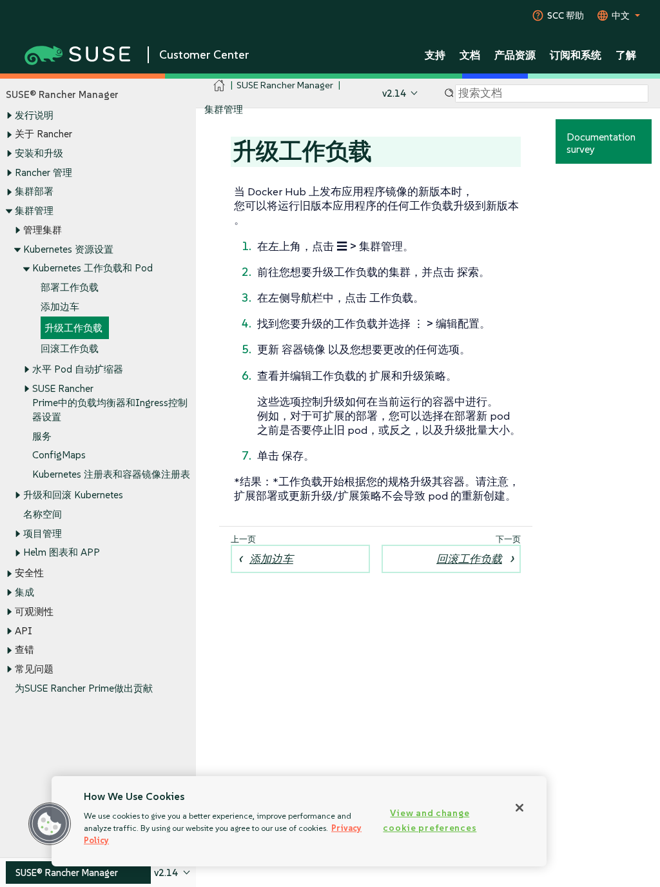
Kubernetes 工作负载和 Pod (92, 268)
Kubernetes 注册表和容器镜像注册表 (111, 474)
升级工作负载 (73, 328)
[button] (49, 823)
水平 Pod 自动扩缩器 (77, 369)
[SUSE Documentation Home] (219, 85)
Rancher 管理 (43, 172)
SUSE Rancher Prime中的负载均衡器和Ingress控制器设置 (110, 402)
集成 (24, 592)
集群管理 (34, 210)
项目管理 (42, 533)
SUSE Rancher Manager (285, 85)
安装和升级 (39, 153)
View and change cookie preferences (429, 820)
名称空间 (42, 514)
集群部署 (34, 191)
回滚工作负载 (70, 348)
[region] (299, 821)
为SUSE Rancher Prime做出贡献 (84, 688)
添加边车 (60, 306)
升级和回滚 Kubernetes (73, 495)
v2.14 (394, 93)
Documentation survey (601, 142)
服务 (42, 436)
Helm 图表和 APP (61, 552)
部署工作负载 (70, 287)
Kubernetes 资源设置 (68, 249)
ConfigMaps (59, 455)
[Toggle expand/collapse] (9, 115)
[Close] (519, 808)
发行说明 (34, 115)
